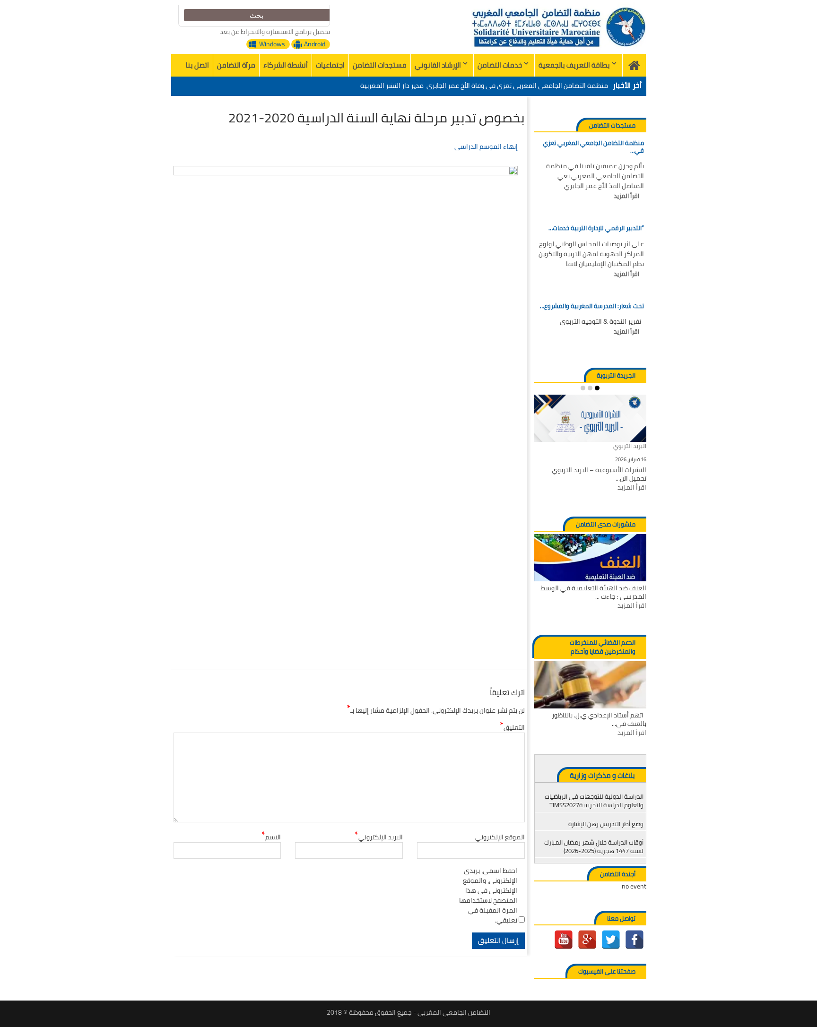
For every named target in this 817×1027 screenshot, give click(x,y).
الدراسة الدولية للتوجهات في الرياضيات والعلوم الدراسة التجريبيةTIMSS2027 (594, 801)
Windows (272, 44)
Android (314, 44)
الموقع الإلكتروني (500, 837)
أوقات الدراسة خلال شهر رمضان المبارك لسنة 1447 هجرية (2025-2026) (593, 846)
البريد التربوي (629, 446)
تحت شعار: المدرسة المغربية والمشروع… (591, 306)
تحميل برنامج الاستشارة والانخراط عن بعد (275, 32)
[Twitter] (610, 939)
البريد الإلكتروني (379, 837)
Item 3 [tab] (583, 388)
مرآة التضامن (236, 65)
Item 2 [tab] (590, 388)
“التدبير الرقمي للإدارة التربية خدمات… (595, 228)
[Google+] (587, 939)
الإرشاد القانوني (438, 65)
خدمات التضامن (500, 65)
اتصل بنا (197, 65)
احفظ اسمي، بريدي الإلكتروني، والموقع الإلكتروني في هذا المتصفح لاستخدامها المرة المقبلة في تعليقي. (488, 895)
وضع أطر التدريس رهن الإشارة (605, 823)
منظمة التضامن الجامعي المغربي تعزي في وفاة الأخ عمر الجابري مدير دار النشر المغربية (484, 85)
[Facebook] (634, 939)
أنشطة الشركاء (285, 65)
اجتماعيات (330, 65)
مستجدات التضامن (380, 65)
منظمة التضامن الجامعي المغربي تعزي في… (593, 146)
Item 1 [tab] (597, 388)
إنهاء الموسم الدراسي (486, 146)
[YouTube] (563, 939)
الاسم (271, 837)
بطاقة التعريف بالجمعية (574, 65)
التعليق (512, 728)
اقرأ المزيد (626, 196)
